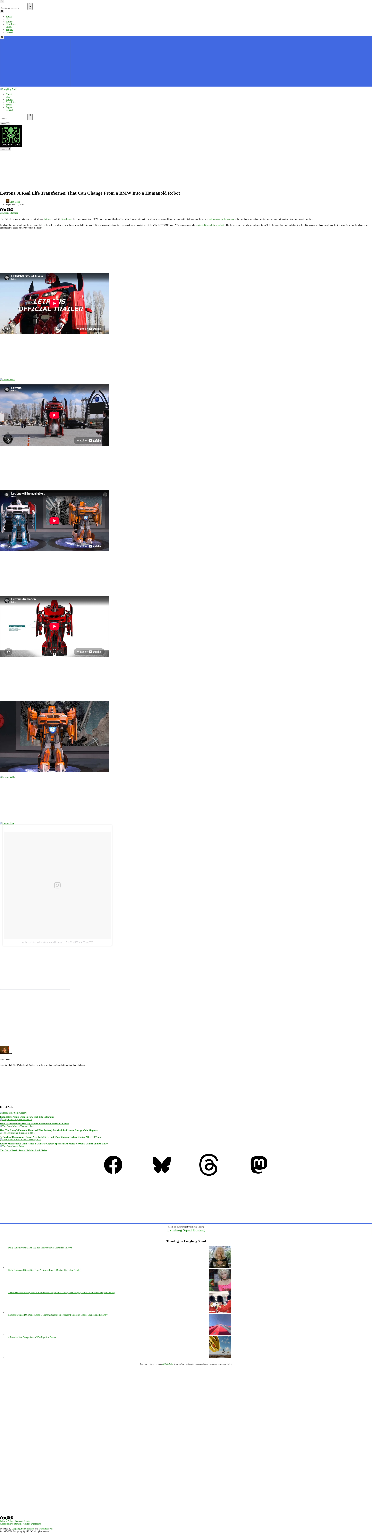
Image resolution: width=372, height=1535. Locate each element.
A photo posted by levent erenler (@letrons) (42, 942)
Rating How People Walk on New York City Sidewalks (27, 1117)
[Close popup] (2, 37)
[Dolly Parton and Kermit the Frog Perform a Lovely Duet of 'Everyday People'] (220, 1290)
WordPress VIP (46, 1528)
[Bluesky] (5, 210)
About (9, 94)
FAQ (8, 97)
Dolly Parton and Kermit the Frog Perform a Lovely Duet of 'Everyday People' (44, 1270)
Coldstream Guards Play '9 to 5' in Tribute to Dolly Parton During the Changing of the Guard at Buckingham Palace (61, 1292)
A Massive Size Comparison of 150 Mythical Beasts (32, 1337)
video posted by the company (222, 219)
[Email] (11, 210)
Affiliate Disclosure (32, 1523)
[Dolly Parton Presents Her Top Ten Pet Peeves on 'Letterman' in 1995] (220, 1267)
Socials (9, 104)
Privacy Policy (6, 1521)
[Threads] (8, 210)
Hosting (9, 99)
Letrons (47, 219)
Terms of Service (23, 1521)
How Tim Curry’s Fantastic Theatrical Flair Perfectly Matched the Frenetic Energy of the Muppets (49, 1130)
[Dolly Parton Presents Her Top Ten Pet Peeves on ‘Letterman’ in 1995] (16, 1119)
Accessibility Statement (10, 1523)
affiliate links (167, 1364)
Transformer (66, 219)
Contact (9, 110)
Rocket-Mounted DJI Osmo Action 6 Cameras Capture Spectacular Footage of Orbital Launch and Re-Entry (54, 1143)
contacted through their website (210, 225)
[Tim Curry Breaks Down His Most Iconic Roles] (12, 1146)
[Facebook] (1, 210)
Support (9, 107)
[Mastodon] (259, 1175)
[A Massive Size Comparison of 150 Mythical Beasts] (220, 1357)
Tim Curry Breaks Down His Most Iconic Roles (23, 1150)
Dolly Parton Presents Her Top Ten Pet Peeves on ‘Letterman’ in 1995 (34, 1123)
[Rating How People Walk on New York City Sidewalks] (13, 1113)
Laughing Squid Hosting (186, 1230)
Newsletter (11, 102)
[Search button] (30, 117)
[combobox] (13, 118)
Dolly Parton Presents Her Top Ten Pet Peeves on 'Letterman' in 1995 (40, 1247)
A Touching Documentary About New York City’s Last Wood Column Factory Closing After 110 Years (50, 1137)
